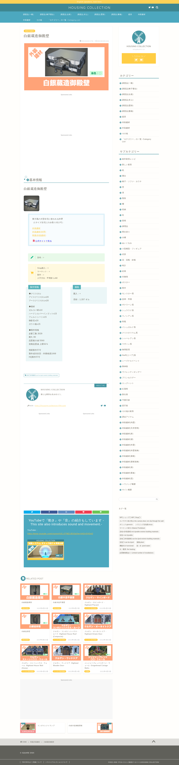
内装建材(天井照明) (130, 428)
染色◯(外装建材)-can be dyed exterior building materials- (42, 375)
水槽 (124, 237)
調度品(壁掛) (99, 14)
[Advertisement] (66, 114)
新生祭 (125, 394)
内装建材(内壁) (128, 422)
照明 (124, 221)
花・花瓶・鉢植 (129, 260)
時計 (124, 265)
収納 (124, 209)
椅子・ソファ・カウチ (132, 181)
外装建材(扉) (127, 467)
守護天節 (126, 400)
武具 (124, 254)
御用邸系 (126, 350)
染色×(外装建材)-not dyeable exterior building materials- (139, 532)
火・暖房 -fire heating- (127, 549)
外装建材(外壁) (39, 232)
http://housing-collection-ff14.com (50, 405)
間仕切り (126, 232)
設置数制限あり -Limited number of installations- (137, 553)
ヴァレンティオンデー (132, 372)
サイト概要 (127, 490)
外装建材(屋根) (128, 456)
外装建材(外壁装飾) (130, 450)
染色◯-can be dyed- (127, 542)
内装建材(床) (127, 434)
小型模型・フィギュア (132, 249)
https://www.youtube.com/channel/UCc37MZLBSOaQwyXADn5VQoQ (60, 534)
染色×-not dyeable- (126, 535)
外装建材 (26, 20)
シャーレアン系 (129, 338)
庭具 (130, 14)
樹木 (124, 288)
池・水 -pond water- (143, 546)
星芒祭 (125, 406)
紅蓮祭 (125, 389)
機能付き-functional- (127, 546)
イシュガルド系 (129, 327)
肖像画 (125, 277)
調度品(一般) (28, 14)
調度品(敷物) (116, 14)
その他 (39, 20)
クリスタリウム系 (130, 333)
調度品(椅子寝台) (47, 14)
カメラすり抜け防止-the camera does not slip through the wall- (142, 521)
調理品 (125, 226)
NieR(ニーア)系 (129, 355)
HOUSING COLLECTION (89, 7)
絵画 (124, 271)
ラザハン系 (127, 344)
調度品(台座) (66, 14)
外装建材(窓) (127, 478)
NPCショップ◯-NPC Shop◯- (130, 517)
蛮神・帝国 (127, 299)
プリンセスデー (129, 378)
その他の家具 (128, 411)
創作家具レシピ (129, 159)
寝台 (124, 176)
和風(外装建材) (29, 31)
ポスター (126, 282)
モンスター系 (128, 293)
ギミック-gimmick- (126, 524)
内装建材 (141, 14)
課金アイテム (128, 417)
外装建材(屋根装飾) (130, 462)
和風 (124, 321)
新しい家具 (127, 165)
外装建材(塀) (127, 439)
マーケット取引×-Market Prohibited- (132, 528)
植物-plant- (140, 542)
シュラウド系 (128, 310)
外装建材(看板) (128, 473)
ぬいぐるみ (127, 243)
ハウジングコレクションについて (56, 762)
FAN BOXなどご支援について (32, 762)
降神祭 (125, 366)
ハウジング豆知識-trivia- (144, 524)
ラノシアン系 (128, 316)
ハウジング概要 (129, 484)
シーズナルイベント (131, 361)
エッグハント (128, 383)
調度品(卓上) (83, 14)
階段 (124, 198)
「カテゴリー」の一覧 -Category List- (64, 20)
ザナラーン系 (128, 305)
